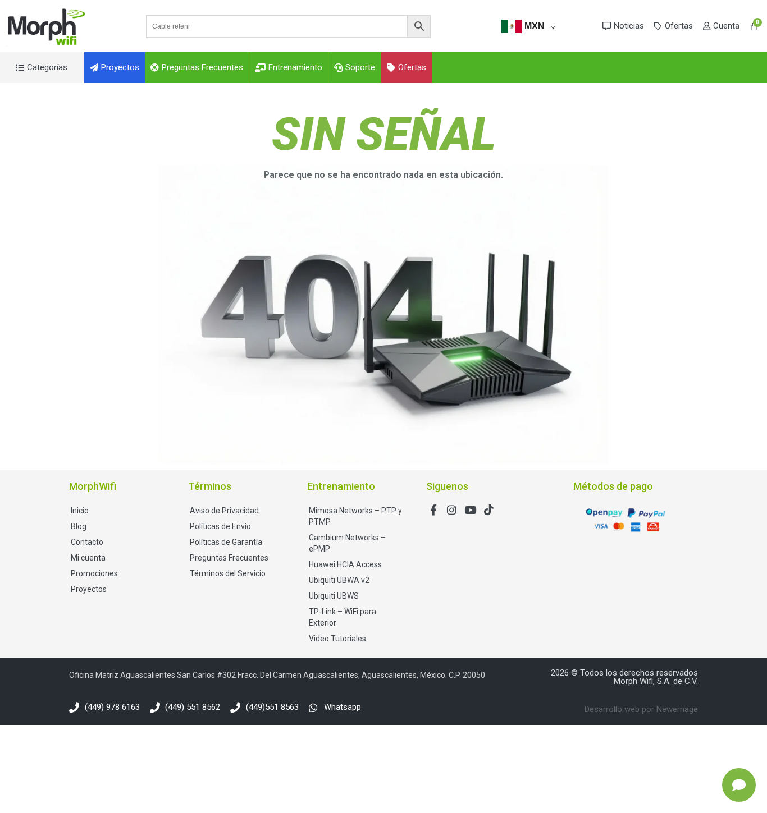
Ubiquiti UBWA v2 (339, 580)
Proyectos (89, 589)
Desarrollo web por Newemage (641, 709)
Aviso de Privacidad (224, 510)
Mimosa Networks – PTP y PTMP (355, 516)
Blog (78, 526)
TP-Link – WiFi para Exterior (342, 617)
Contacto (87, 542)
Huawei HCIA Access (345, 564)
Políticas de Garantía (226, 542)
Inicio (80, 510)
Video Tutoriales (337, 638)
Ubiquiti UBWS (334, 595)
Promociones (94, 573)
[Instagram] (452, 510)
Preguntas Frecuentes (229, 557)
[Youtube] (470, 510)
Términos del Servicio (228, 573)
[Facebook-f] (433, 510)
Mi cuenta (88, 557)
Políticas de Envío (220, 526)
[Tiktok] (489, 510)
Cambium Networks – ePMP (347, 543)
